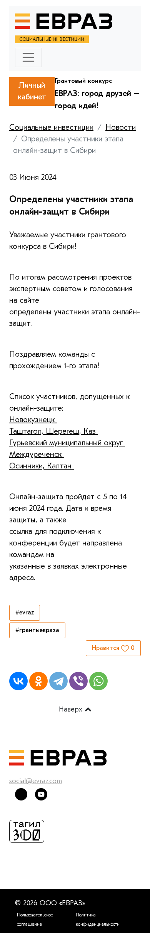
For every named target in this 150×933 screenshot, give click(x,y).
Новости (120, 127)
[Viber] (78, 681)
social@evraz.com (35, 781)
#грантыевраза (37, 630)
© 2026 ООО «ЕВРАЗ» (50, 903)
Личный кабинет (32, 91)
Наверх (72, 709)
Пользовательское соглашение (35, 919)
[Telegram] (58, 681)
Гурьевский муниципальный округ (67, 442)
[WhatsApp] (98, 681)
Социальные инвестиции (51, 127)
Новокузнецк (33, 419)
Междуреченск (36, 454)
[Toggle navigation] (28, 57)
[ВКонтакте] (18, 681)
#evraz (24, 612)
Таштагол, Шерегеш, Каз (53, 431)
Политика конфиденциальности (98, 919)
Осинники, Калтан (41, 465)
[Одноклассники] (38, 681)
